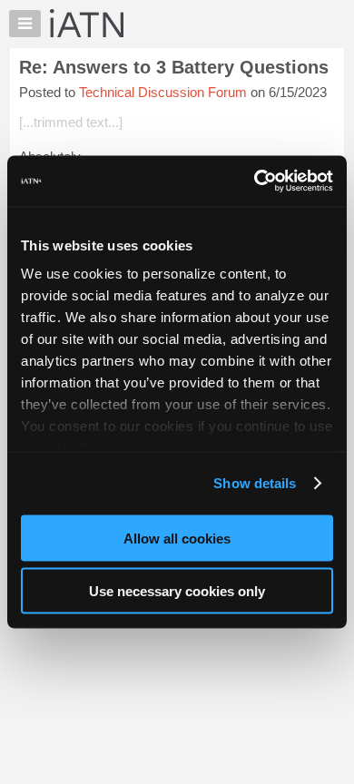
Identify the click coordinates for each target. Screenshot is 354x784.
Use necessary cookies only (177, 591)
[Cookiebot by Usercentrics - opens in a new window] (254, 181)
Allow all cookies (177, 537)
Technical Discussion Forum (163, 92)
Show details (254, 483)
